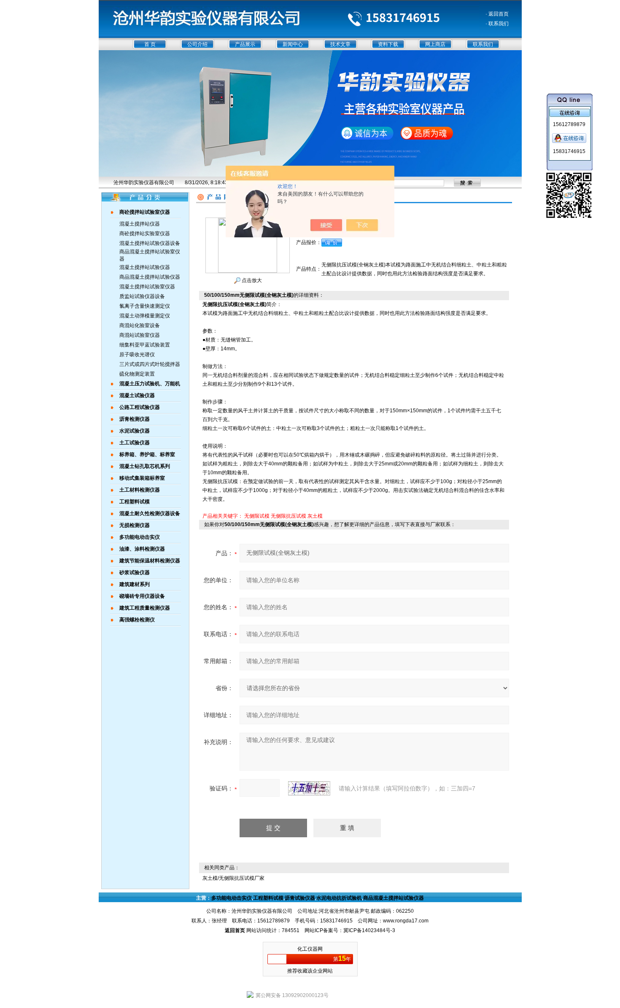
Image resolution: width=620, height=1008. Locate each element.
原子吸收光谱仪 (137, 355)
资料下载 (388, 44)
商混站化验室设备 (139, 325)
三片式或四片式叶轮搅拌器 (149, 364)
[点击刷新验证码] (309, 788)
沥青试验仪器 (300, 898)
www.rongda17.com (406, 921)
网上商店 (435, 44)
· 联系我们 (497, 24)
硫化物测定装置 (137, 374)
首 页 (150, 44)
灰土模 (315, 516)
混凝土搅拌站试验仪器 (144, 267)
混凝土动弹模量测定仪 (144, 316)
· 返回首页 (497, 14)
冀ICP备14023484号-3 (369, 930)
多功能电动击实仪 (231, 898)
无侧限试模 (257, 516)
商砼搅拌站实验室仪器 (144, 234)
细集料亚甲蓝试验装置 (144, 345)
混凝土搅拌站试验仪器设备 (149, 243)
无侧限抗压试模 (288, 516)
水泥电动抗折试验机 (339, 898)
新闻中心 (293, 44)
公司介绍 (197, 44)
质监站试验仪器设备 (142, 296)
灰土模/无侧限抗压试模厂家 (233, 878)
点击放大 (251, 280)
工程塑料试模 (268, 898)
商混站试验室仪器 (139, 335)
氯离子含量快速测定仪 (144, 306)
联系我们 (483, 44)
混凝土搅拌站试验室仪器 (147, 287)
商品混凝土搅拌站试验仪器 (149, 277)
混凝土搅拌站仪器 (139, 224)
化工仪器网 (310, 949)
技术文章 (340, 44)
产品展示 (245, 44)
